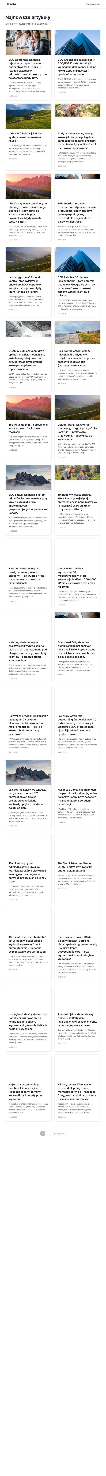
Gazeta (10, 4)
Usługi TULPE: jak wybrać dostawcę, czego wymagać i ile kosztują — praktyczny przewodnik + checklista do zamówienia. (77, 432)
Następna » (59, 1133)
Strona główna (93, 4)
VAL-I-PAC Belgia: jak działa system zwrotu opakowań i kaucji (26, 137)
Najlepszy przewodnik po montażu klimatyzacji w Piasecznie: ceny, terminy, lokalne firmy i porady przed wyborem (26, 1092)
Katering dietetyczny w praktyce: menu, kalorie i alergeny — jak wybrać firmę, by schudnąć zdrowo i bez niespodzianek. (27, 576)
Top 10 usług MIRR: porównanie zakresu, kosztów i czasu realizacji (28, 428)
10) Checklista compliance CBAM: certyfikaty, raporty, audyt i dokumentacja (75, 867)
